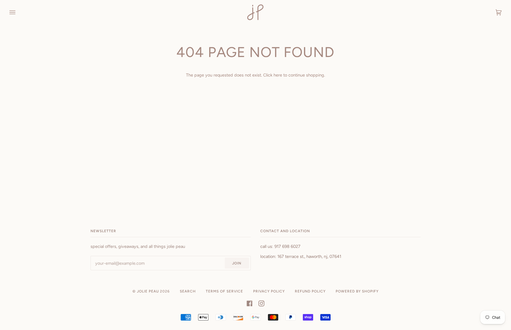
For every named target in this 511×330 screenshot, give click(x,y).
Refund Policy (310, 291)
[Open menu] (18, 12)
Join (236, 263)
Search (188, 291)
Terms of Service (224, 291)
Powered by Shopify (357, 291)
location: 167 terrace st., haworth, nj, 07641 (300, 256)
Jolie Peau (148, 291)
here (278, 75)
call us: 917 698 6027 (280, 246)
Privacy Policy (269, 291)
